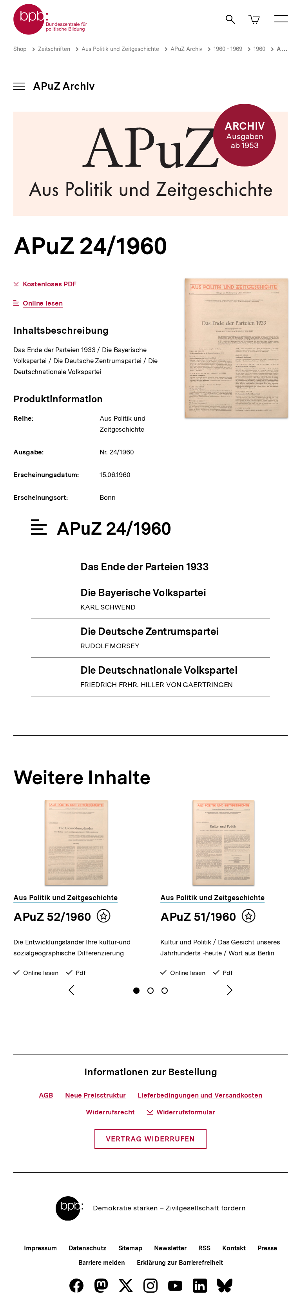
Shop (20, 49)
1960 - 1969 (228, 49)
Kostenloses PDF (49, 284)
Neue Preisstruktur (95, 1095)
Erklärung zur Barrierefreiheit (180, 1262)
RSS (204, 1248)
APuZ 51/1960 (198, 917)
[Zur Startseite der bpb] (50, 32)
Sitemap (130, 1248)
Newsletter (170, 1248)
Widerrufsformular (185, 1112)
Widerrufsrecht (110, 1112)
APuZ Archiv (186, 49)
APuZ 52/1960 (52, 917)
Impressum (40, 1248)
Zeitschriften (54, 49)
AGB (46, 1095)
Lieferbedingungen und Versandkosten (200, 1095)
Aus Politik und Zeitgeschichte (120, 49)
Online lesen (43, 303)
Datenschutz (88, 1248)
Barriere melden (101, 1262)
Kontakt (234, 1248)
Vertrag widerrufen (150, 1139)
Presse (267, 1248)
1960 (259, 49)
